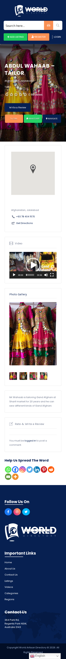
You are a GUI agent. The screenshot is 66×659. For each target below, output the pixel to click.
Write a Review (17, 107)
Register (40, 37)
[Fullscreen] (52, 275)
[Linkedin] (37, 469)
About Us (10, 568)
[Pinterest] (44, 469)
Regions (9, 599)
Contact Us (11, 574)
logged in (30, 440)
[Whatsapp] (8, 469)
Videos (9, 587)
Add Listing (16, 37)
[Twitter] (29, 469)
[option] (33, 333)
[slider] (30, 275)
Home (8, 562)
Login (57, 37)
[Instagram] (22, 469)
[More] (15, 476)
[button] (33, 265)
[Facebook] (15, 469)
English (39, 655)
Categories (11, 593)
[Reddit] (51, 469)
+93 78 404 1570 (25, 216)
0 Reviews (35, 94)
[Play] (14, 275)
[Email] (8, 476)
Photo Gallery (18, 294)
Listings (9, 581)
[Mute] (46, 275)
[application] (33, 265)
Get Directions (24, 223)
